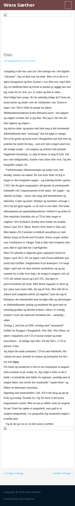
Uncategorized (12, 60)
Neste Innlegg (63, 473)
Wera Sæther (19, 5)
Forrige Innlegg (12, 473)
